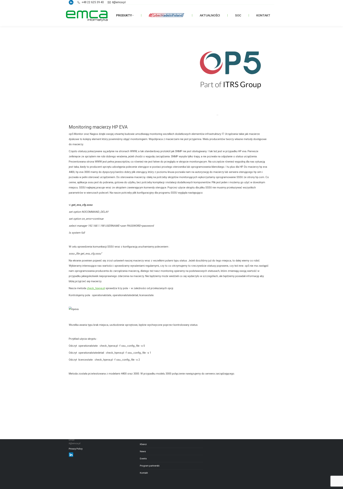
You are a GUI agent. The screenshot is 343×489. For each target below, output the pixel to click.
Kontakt (144, 472)
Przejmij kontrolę (96, 56)
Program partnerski (150, 465)
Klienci (143, 444)
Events (143, 458)
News (143, 451)
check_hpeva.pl (96, 288)
